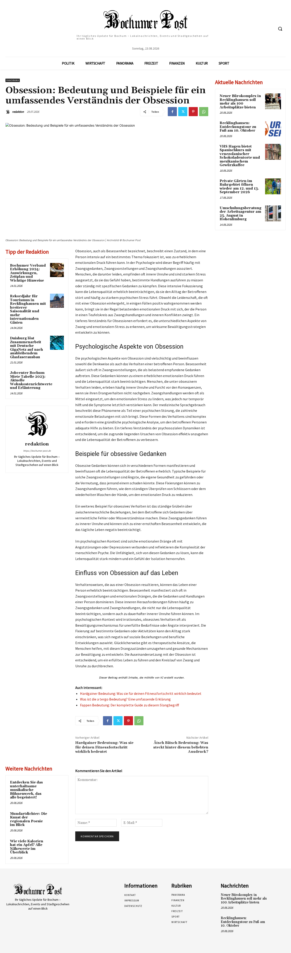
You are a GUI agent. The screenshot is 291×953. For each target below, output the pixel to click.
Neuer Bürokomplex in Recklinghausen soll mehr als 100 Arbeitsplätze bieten (240, 102)
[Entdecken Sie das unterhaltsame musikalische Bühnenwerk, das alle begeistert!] (57, 787)
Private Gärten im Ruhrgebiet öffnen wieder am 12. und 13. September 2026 (239, 187)
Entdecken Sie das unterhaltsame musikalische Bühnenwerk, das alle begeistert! (26, 790)
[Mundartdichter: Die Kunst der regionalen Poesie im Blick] (57, 818)
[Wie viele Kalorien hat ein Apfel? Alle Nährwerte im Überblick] (57, 846)
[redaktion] (8, 112)
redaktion (18, 112)
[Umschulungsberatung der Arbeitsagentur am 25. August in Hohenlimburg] (273, 213)
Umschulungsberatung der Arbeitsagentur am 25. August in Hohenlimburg (240, 214)
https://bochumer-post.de (37, 450)
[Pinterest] (193, 111)
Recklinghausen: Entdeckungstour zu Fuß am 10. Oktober (238, 127)
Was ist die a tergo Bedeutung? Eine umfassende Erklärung (125, 699)
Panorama (12, 80)
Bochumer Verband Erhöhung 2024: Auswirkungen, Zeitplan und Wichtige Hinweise (28, 273)
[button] (280, 28)
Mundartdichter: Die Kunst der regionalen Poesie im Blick (28, 819)
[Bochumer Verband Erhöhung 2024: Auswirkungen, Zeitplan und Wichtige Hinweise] (57, 270)
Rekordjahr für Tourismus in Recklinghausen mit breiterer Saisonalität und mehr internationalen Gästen (28, 309)
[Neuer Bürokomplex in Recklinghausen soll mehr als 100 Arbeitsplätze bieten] (273, 101)
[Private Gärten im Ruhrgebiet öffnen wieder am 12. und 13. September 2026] (273, 186)
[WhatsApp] (203, 111)
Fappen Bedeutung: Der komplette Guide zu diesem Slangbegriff (129, 705)
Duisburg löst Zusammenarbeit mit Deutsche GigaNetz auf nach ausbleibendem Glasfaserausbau (26, 347)
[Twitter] (182, 111)
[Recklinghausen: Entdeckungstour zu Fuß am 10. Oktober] (273, 128)
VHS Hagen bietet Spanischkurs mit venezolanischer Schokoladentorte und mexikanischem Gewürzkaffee (240, 156)
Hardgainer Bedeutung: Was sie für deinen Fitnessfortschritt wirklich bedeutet (140, 693)
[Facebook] (172, 111)
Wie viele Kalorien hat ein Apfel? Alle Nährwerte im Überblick (26, 847)
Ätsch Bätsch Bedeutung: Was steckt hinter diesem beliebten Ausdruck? (180, 747)
